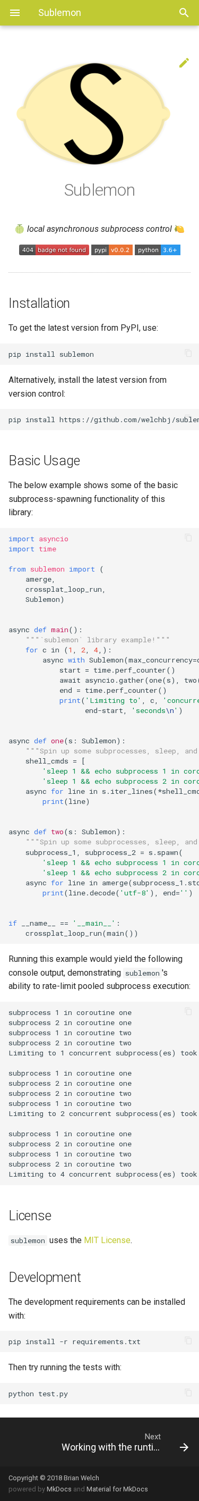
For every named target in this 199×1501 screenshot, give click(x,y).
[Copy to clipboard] (188, 354)
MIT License (107, 1240)
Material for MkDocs (117, 1489)
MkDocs (59, 1489)
